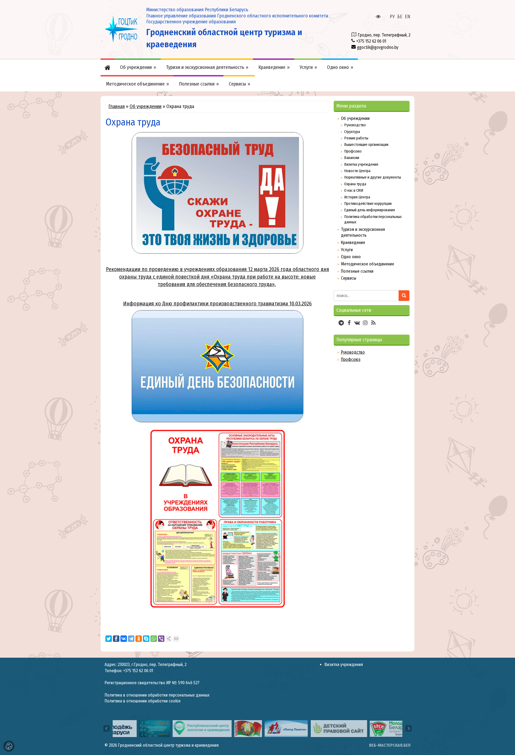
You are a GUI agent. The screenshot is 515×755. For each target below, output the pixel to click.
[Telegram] (131, 638)
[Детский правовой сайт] (315, 728)
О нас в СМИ (353, 190)
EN (407, 17)
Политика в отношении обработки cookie (143, 701)
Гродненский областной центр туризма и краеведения (168, 745)
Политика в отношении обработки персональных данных (157, 695)
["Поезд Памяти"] (263, 728)
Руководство (355, 125)
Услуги (347, 249)
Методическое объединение (367, 264)
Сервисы (348, 278)
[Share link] (168, 638)
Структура (352, 131)
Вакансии (351, 157)
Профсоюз (353, 151)
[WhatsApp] (153, 638)
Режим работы (356, 138)
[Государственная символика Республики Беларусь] (224, 728)
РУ (392, 17)
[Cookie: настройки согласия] (8, 746)
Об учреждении (145, 106)
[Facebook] (116, 638)
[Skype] (146, 638)
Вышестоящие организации (366, 144)
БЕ (399, 17)
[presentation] (106, 728)
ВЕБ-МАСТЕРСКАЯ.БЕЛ (389, 745)
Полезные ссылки (357, 271)
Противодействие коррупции (368, 203)
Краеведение (353, 242)
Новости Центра (357, 170)
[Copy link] (176, 638)
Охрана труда (355, 184)
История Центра (357, 197)
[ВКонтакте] (123, 638)
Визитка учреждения (361, 164)
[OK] (138, 638)
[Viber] (161, 638)
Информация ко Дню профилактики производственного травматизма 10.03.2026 (217, 303)
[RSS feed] (373, 322)
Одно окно (351, 256)
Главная (116, 106)
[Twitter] (108, 638)
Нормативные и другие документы (372, 177)
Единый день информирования (369, 210)
